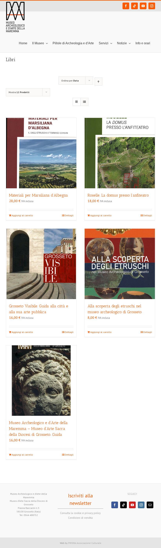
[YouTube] (132, 505)
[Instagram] (141, 505)
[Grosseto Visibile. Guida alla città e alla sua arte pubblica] (41, 264)
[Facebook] (114, 505)
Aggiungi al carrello (22, 215)
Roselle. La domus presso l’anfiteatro (118, 195)
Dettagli (69, 215)
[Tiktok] (123, 505)
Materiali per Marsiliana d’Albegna (38, 195)
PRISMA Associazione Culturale (84, 543)
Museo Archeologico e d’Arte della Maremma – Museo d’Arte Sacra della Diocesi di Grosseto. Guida (38, 428)
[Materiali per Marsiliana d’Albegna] (41, 153)
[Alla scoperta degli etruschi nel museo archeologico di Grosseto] (120, 264)
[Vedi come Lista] (84, 102)
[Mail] (150, 505)
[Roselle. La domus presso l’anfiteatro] (120, 153)
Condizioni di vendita (80, 517)
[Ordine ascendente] (98, 82)
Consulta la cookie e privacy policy (80, 513)
